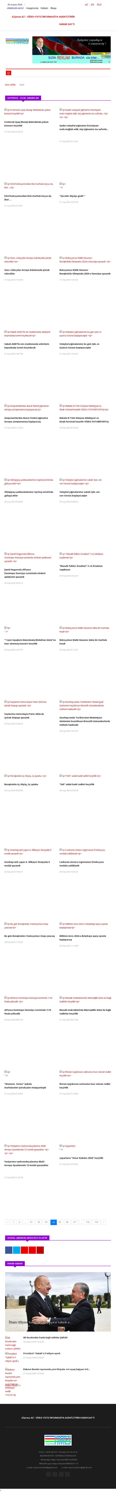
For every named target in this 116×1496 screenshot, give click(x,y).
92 (39, 1222)
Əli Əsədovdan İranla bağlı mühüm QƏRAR (45, 1337)
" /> (61, 187)
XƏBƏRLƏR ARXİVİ (15, 8)
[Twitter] (54, 1474)
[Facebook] (48, 1474)
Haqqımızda (32, 8)
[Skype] (61, 1474)
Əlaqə (53, 8)
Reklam (44, 8)
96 (67, 1222)
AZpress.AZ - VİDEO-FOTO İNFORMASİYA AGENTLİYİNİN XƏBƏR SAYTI (58, 1417)
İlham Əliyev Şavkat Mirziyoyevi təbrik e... (40, 1322)
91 (31, 1222)
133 (96, 1222)
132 (88, 1222)
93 (46, 1222)
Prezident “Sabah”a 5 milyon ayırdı (42, 1353)
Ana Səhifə (10, 84)
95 (60, 1222)
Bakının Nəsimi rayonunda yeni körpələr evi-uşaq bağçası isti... (56, 1369)
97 (74, 1222)
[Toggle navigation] (8, 73)
